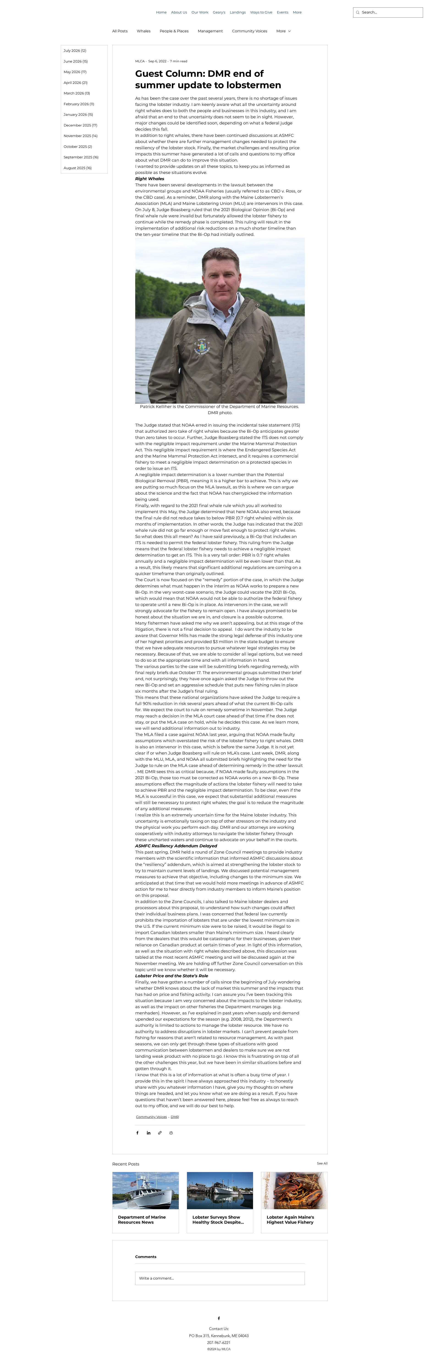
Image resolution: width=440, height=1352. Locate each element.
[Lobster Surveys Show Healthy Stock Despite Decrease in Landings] (220, 1190)
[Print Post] (171, 1133)
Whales (144, 31)
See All (322, 1163)
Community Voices (249, 31)
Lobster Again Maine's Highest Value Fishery (290, 1220)
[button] (283, 12)
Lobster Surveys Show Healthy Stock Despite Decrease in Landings (216, 1220)
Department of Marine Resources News (142, 1220)
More (281, 31)
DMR (175, 1117)
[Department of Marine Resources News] (146, 1190)
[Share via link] (160, 1133)
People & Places (174, 31)
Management (210, 31)
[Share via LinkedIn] (148, 1133)
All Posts (120, 31)
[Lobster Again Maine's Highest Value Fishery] (294, 1190)
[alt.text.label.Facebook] (219, 1318)
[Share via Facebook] (137, 1133)
